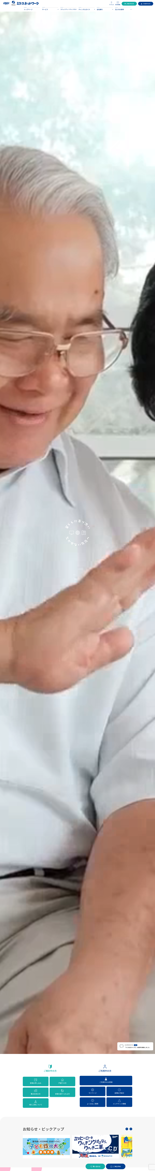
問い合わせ (96, 1166)
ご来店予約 (117, 1166)
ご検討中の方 (130, 4)
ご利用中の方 (146, 4)
